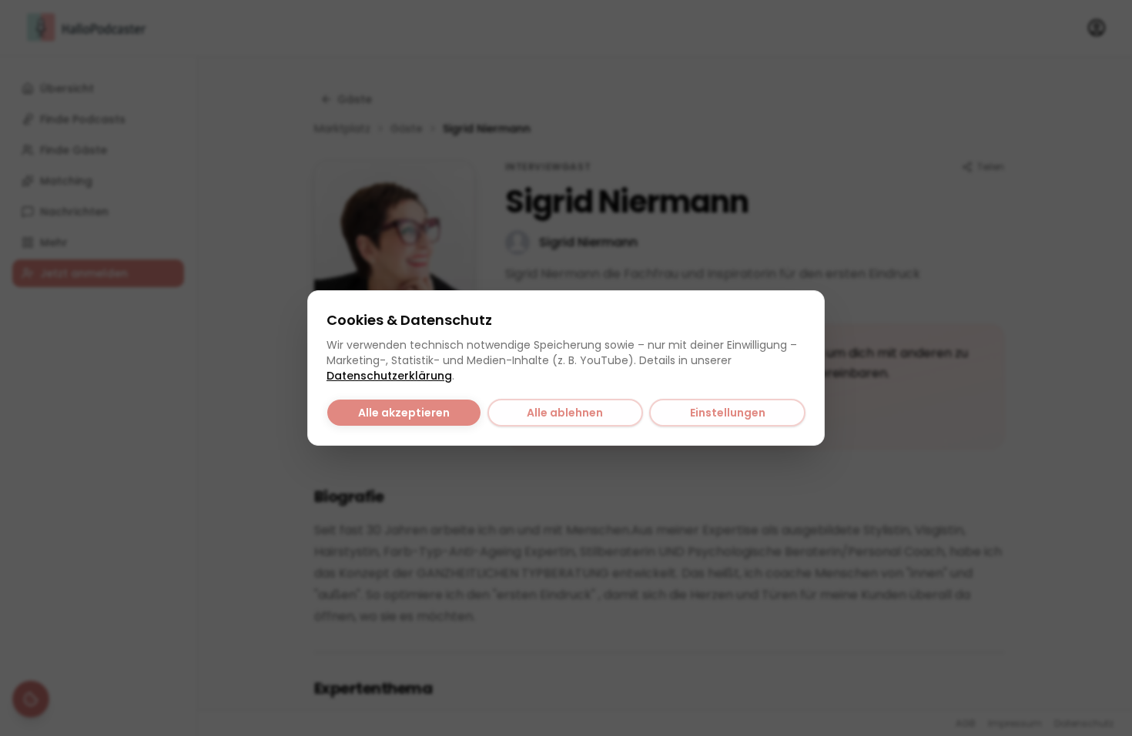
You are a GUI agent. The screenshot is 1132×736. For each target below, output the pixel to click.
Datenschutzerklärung (389, 375)
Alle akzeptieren (404, 412)
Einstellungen (727, 412)
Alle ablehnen (565, 412)
